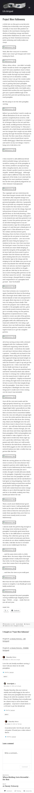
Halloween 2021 (8, 626)
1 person (11, 672)
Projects (28, 624)
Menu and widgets (29, 9)
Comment (25, 767)
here (12, 140)
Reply (5, 676)
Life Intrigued (8, 11)
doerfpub (20, 624)
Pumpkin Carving (18, 626)
